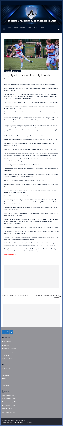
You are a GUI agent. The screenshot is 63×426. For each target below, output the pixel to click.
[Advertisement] (31, 276)
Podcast (4, 382)
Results (22, 27)
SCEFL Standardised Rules (9, 398)
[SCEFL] (31, 6)
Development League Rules (9, 402)
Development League (13, 31)
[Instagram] (11, 332)
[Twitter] (8, 332)
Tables (29, 27)
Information (35, 31)
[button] (37, 27)
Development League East (9, 348)
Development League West (9, 352)
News (35, 27)
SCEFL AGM (5, 355)
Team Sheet (5, 385)
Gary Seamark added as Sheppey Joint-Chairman (47, 296)
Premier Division (17, 71)
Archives (4, 372)
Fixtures (15, 27)
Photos (4, 378)
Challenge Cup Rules (7, 408)
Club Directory (26, 31)
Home (9, 27)
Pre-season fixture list (10, 254)
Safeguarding (5, 375)
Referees (44, 31)
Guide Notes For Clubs (8, 395)
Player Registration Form (9, 412)
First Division (8, 71)
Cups (42, 27)
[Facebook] (4, 332)
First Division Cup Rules (8, 405)
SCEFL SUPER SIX (7, 358)
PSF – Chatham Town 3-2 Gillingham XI (16, 295)
